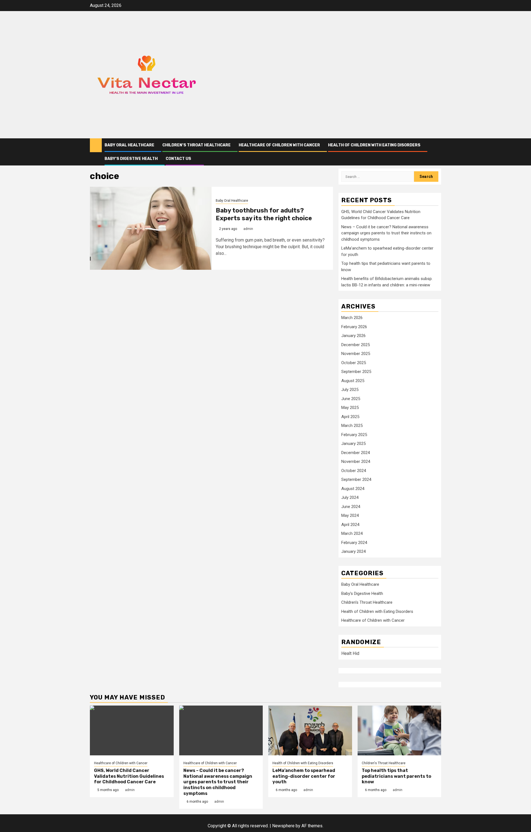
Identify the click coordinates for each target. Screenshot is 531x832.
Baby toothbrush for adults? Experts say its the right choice (264, 214)
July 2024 (349, 497)
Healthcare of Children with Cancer (279, 145)
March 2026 (352, 317)
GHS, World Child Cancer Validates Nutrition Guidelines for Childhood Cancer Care (129, 776)
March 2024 (352, 533)
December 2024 (355, 452)
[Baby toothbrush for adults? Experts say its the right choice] (151, 228)
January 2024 (353, 551)
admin (248, 229)
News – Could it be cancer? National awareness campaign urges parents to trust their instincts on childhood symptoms (386, 233)
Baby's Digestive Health (362, 593)
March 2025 (352, 425)
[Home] (95, 145)
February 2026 (354, 326)
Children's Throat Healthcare (366, 602)
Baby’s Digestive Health (131, 158)
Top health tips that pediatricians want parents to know (396, 776)
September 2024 (356, 479)
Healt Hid (350, 653)
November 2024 (355, 461)
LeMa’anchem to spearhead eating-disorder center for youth (303, 776)
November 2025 (355, 353)
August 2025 (352, 380)
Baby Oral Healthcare (129, 145)
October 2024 (353, 470)
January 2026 (353, 335)
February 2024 (354, 542)
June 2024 (350, 506)
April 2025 (350, 416)
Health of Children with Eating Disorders (374, 145)
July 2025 (349, 389)
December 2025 (355, 344)
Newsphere (283, 825)
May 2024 (350, 515)
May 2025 (350, 407)
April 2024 (350, 524)
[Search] (437, 151)
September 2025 (356, 371)
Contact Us (178, 158)
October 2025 (353, 362)
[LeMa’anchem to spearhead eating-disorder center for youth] (310, 730)
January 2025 (353, 443)
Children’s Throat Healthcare (196, 145)
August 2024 (352, 488)
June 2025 (350, 398)
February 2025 (354, 434)
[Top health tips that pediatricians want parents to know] (399, 730)
